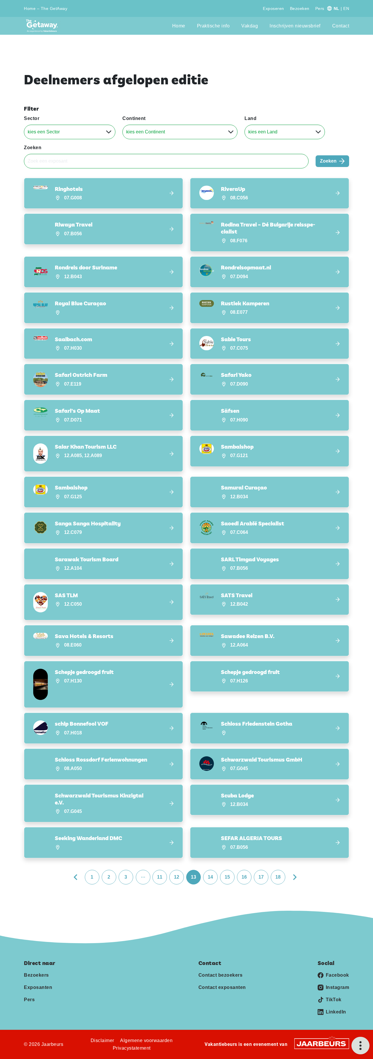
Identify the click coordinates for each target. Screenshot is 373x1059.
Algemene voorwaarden (146, 1040)
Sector (31, 118)
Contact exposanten (222, 987)
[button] (103, 193)
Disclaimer (102, 1040)
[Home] (43, 25)
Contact (340, 25)
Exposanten (38, 987)
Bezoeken (299, 8)
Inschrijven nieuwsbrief (295, 25)
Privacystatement (132, 1048)
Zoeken (32, 147)
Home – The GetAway (45, 8)
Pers (319, 8)
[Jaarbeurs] (321, 1043)
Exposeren (273, 8)
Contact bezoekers (220, 975)
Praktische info (213, 25)
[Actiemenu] (360, 1045)
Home (178, 25)
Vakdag (249, 25)
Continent (134, 118)
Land (250, 118)
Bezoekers (36, 975)
